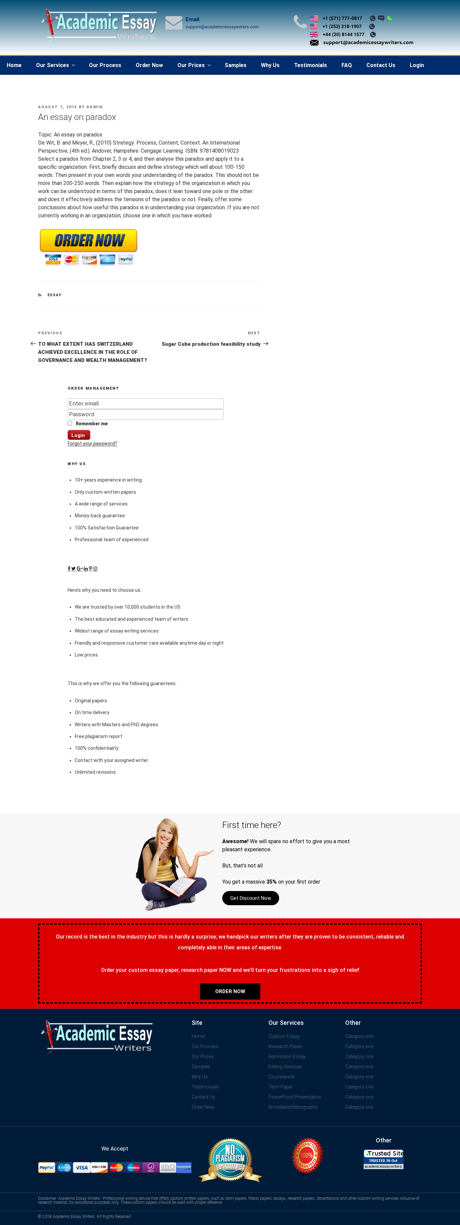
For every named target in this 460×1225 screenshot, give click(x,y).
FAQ (346, 65)
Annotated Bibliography (293, 1107)
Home (14, 65)
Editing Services (285, 1066)
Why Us (270, 65)
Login (417, 65)
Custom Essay (284, 1036)
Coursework (281, 1076)
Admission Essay (287, 1056)
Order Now (149, 65)
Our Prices (191, 65)
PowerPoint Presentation (294, 1097)
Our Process (105, 65)
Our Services (52, 65)
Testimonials (310, 65)
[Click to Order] (88, 266)
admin (95, 107)
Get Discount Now (250, 898)
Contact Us (380, 65)
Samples (236, 65)
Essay (54, 295)
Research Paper (285, 1046)
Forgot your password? (92, 443)
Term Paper (280, 1087)
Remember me (91, 423)
